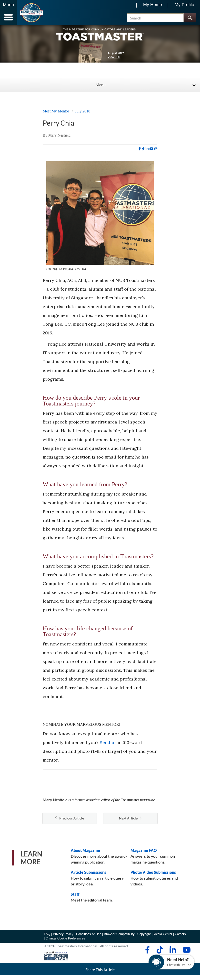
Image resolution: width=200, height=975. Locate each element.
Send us (108, 742)
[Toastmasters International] (31, 13)
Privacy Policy (63, 934)
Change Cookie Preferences (65, 938)
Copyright (144, 934)
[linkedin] (147, 148)
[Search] (189, 17)
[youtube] (151, 148)
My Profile (184, 4)
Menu (101, 84)
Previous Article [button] (71, 818)
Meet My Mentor (56, 111)
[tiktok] (143, 148)
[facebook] (140, 148)
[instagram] (155, 148)
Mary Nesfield (59, 135)
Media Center (162, 934)
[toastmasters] (100, 34)
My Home (152, 4)
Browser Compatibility (119, 934)
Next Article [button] (128, 818)
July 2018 (82, 111)
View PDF (114, 57)
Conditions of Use (88, 934)
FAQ (47, 934)
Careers (180, 934)
